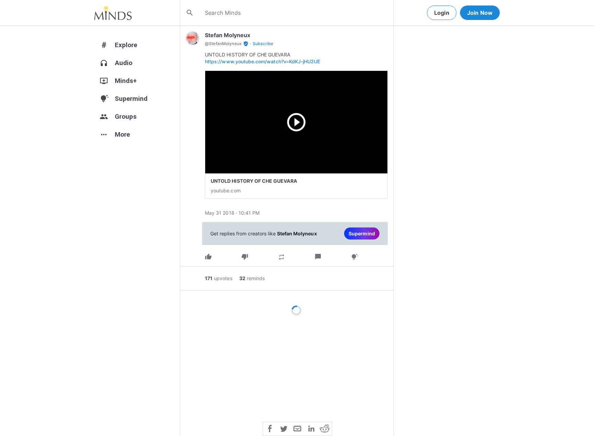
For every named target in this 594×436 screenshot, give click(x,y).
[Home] (113, 13)
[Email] (297, 428)
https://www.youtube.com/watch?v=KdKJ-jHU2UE (262, 61)
